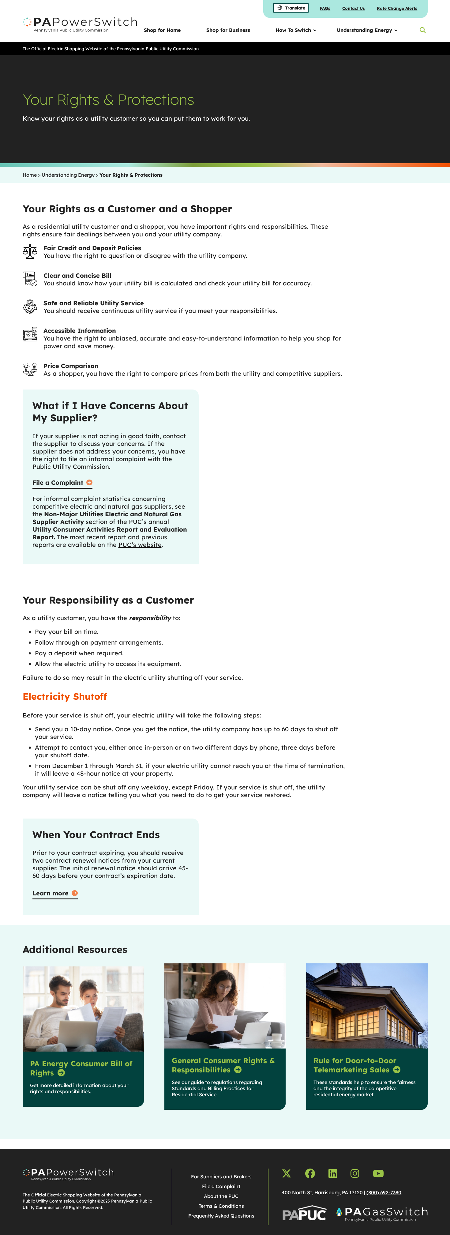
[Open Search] (423, 30)
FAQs (325, 8)
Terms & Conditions (221, 1206)
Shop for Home (162, 30)
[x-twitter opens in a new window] (286, 1173)
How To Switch (293, 30)
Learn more (50, 893)
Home (30, 175)
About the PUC (221, 1196)
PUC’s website (140, 544)
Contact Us (353, 8)
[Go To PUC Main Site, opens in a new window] (304, 1215)
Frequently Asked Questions (221, 1216)
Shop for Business (228, 30)
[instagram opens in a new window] (355, 1173)
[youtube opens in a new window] (378, 1173)
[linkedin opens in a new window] (332, 1173)
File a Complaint (57, 482)
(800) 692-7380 (383, 1192)
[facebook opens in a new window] (310, 1173)
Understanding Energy (364, 30)
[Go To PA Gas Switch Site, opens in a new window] (382, 1215)
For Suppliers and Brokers (221, 1176)
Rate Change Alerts (397, 8)
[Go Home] (68, 1179)
